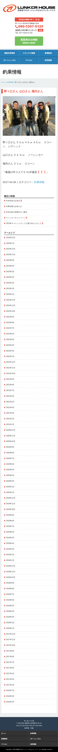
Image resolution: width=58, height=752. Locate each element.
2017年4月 (10, 679)
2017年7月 (10, 662)
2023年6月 (10, 266)
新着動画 (48, 53)
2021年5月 (10, 402)
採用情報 (48, 60)
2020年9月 (10, 447)
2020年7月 (10, 458)
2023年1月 (10, 294)
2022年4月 (10, 345)
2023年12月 (10, 249)
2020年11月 (10, 436)
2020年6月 (10, 464)
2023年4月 (10, 277)
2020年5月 (10, 470)
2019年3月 (10, 549)
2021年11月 (10, 368)
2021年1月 (10, 424)
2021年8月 (10, 385)
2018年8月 (10, 589)
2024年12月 (10, 238)
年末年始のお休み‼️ (14, 201)
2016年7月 (10, 690)
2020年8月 (10, 453)
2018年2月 (10, 623)
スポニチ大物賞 (29, 53)
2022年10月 (10, 311)
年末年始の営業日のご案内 (16, 212)
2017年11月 (10, 639)
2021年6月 (10, 396)
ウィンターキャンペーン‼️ (17, 218)
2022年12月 (10, 300)
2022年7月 (10, 328)
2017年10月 (10, 645)
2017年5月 (10, 673)
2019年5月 (10, 538)
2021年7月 (10, 390)
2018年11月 (10, 572)
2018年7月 (10, 594)
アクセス (28, 60)
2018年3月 (10, 617)
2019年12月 (10, 498)
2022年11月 (10, 305)
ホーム (3, 82)
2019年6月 (10, 532)
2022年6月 (10, 334)
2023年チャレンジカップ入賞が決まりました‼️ (25, 223)
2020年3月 (10, 481)
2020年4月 (10, 475)
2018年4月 (10, 611)
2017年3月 (10, 685)
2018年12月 (10, 566)
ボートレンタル (10, 60)
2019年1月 (10, 560)
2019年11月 (10, 504)
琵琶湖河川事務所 (29, 41)
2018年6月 (10, 600)
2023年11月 (10, 254)
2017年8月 (10, 657)
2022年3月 (10, 351)
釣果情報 (10, 82)
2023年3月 (10, 283)
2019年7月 (10, 526)
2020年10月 (10, 441)
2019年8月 (10, 521)
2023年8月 (10, 260)
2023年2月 (10, 288)
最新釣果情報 (9, 53)
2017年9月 (10, 651)
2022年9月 (10, 317)
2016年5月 (10, 696)
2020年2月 (10, 487)
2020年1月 (10, 492)
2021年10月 (10, 373)
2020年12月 (10, 430)
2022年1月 (10, 356)
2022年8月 (10, 322)
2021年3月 (10, 413)
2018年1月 (10, 628)
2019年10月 (10, 509)
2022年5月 (10, 339)
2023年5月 (10, 272)
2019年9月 (10, 515)
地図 (40, 30)
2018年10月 (10, 577)
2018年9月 (10, 583)
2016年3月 (10, 702)
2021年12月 (10, 362)
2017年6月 (10, 668)
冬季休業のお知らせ (14, 206)
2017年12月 (10, 634)
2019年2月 (10, 555)
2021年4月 (10, 407)
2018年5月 (10, 606)
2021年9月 (10, 379)
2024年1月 (10, 243)
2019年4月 (10, 543)
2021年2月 (10, 419)
